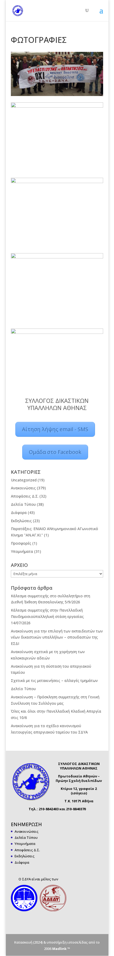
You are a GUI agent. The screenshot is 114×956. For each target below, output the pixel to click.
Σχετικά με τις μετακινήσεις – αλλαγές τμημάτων (54, 680)
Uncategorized (24, 479)
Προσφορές (21, 543)
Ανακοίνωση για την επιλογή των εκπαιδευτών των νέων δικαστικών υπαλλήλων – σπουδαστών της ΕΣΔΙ (57, 637)
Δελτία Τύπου (23, 504)
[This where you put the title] (57, 74)
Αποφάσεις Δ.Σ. (24, 496)
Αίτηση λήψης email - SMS (55, 429)
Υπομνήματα (22, 551)
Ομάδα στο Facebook (55, 452)
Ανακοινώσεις (23, 487)
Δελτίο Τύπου (23, 688)
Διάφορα (19, 512)
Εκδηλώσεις (21, 520)
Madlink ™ (61, 948)
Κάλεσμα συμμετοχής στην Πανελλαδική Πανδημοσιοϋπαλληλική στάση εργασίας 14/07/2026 (47, 616)
